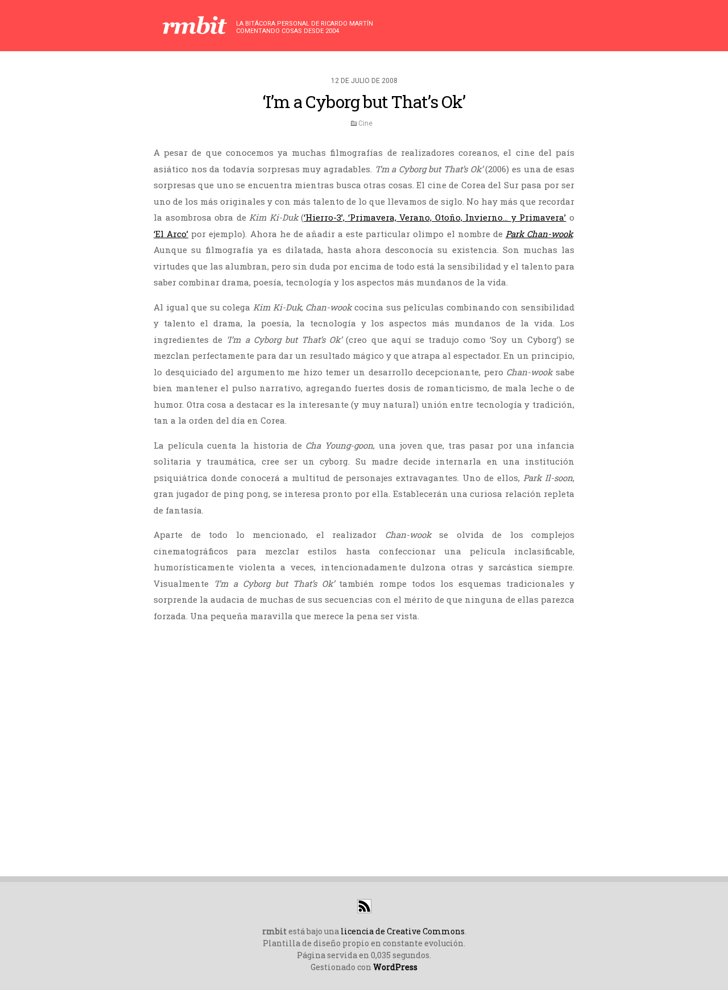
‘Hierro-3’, (326, 217)
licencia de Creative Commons (403, 931)
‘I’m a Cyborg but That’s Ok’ (364, 101)
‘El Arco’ (171, 233)
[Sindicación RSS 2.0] (364, 910)
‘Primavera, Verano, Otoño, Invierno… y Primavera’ (457, 217)
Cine (365, 123)
